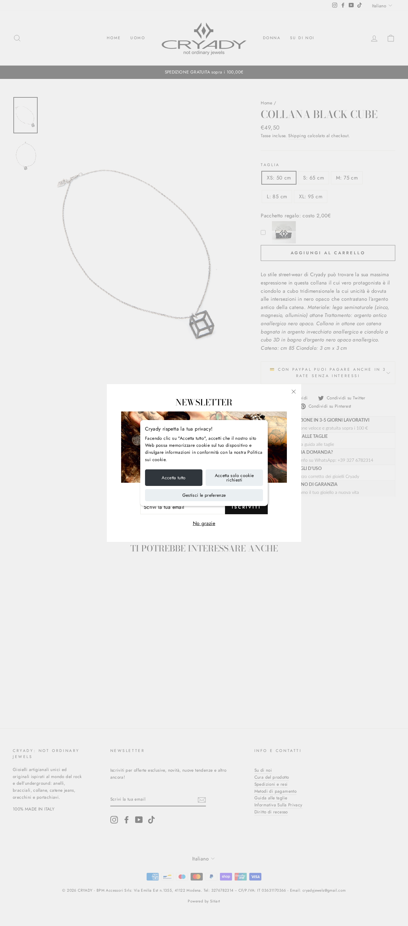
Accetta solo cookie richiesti (234, 477)
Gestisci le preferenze (204, 495)
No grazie (204, 523)
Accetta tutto (174, 477)
